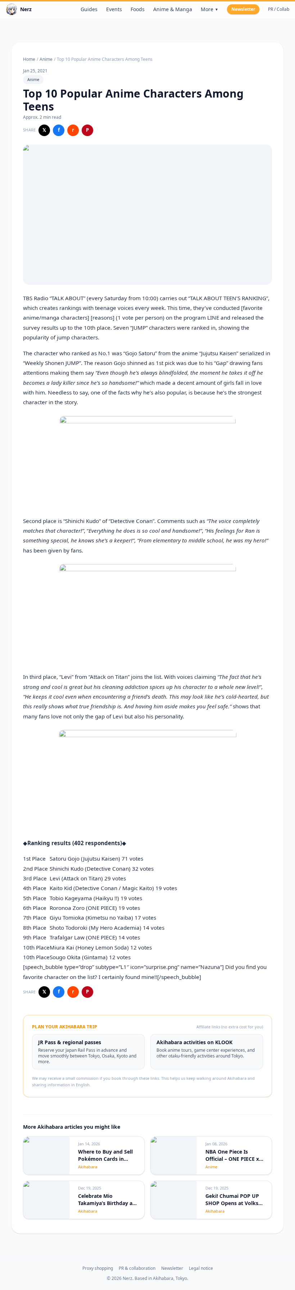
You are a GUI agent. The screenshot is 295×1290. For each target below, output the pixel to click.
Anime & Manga (172, 9)
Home (29, 59)
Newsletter (243, 9)
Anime (46, 59)
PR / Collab (278, 9)
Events (114, 9)
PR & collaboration (137, 1268)
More (209, 9)
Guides (89, 9)
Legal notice (201, 1268)
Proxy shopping (97, 1268)
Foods (138, 9)
